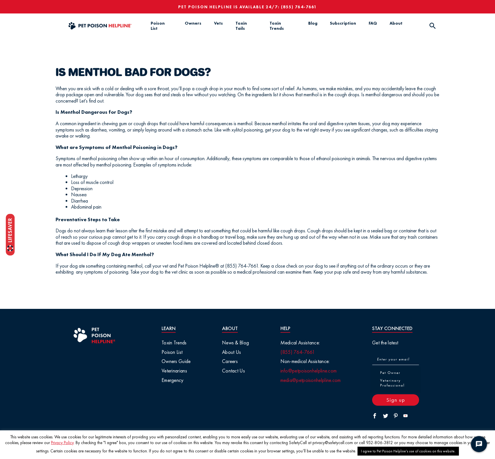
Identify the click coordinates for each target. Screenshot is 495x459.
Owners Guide (176, 361)
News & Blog (235, 342)
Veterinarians (174, 370)
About (396, 23)
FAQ (373, 23)
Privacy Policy (62, 443)
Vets (218, 23)
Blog (312, 23)
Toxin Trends (277, 25)
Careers (230, 361)
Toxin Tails (241, 25)
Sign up (395, 400)
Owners (193, 23)
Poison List (158, 25)
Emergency (173, 380)
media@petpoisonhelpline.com (310, 380)
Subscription (343, 23)
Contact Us (233, 370)
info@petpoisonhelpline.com (308, 370)
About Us (231, 352)
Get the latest (385, 342)
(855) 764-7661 (299, 6)
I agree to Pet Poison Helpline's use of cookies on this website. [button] (408, 451)
